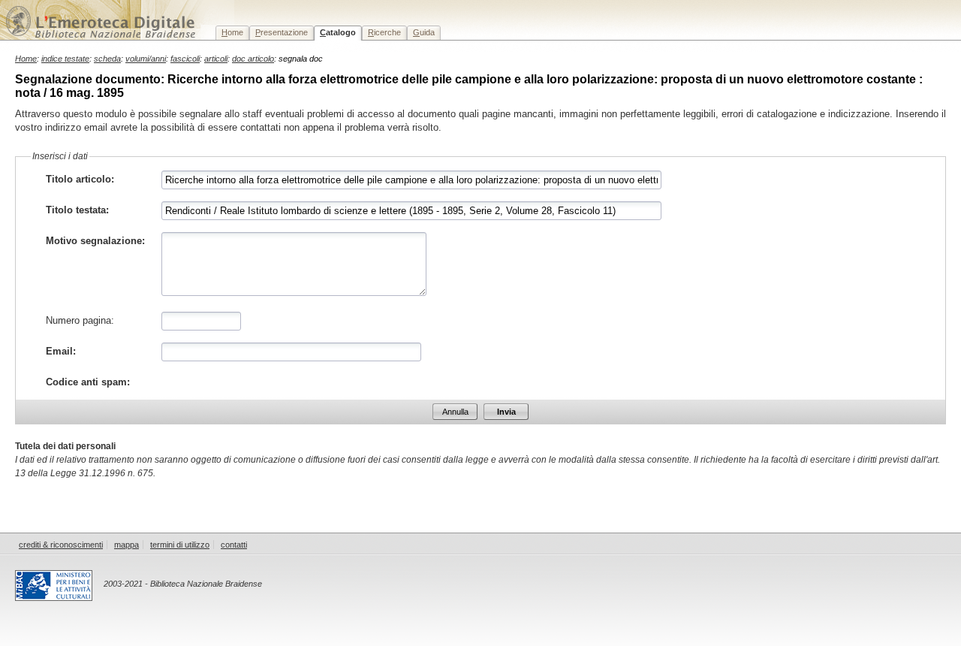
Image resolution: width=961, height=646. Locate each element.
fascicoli (185, 58)
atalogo (338, 32)
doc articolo (253, 58)
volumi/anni (145, 58)
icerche (384, 32)
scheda (107, 58)
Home (26, 58)
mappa (126, 544)
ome (232, 32)
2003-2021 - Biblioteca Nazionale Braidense (183, 583)
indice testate (65, 58)
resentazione (281, 32)
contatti (234, 544)
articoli (215, 58)
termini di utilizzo (179, 544)
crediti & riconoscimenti (61, 544)
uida (424, 32)
